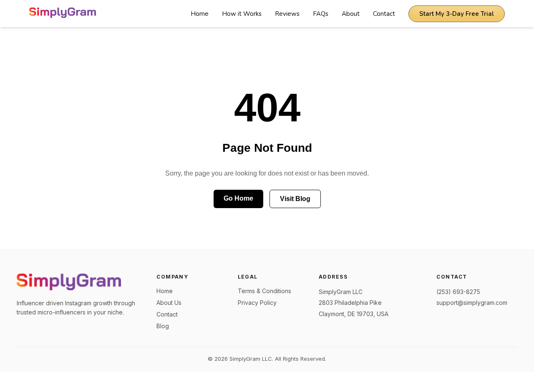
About (351, 14)
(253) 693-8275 (458, 291)
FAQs (320, 14)
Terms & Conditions (264, 290)
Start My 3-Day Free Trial (456, 14)
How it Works (242, 14)
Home (200, 14)
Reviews (287, 14)
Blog (162, 325)
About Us (168, 302)
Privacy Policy (257, 302)
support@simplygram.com (471, 302)
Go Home (238, 198)
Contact (384, 14)
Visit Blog (295, 198)
